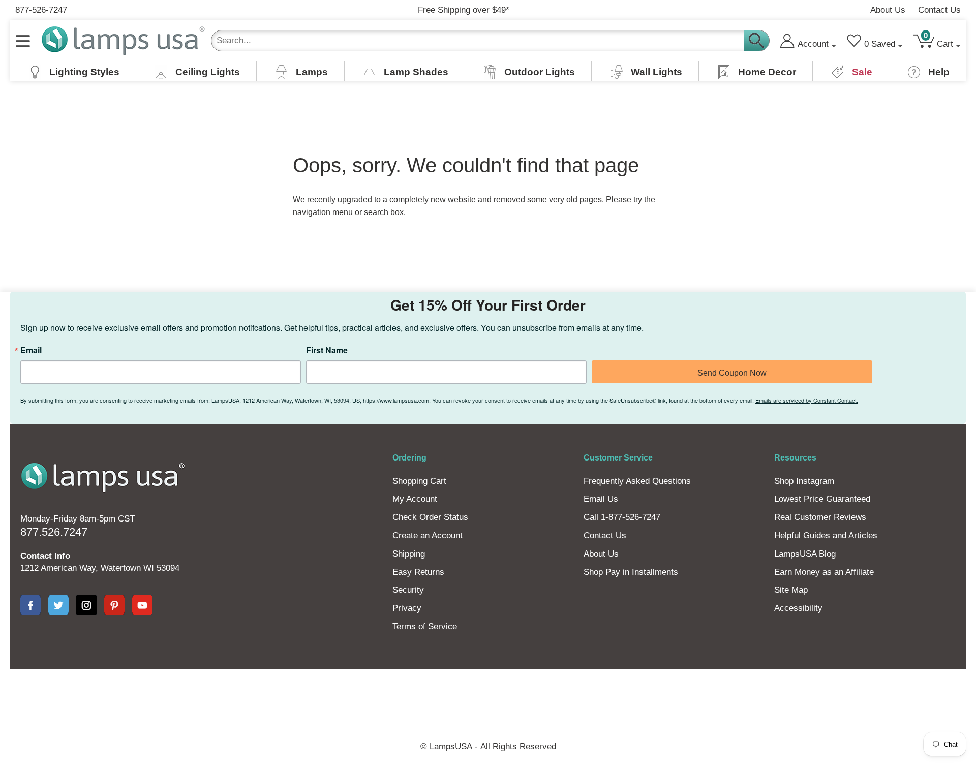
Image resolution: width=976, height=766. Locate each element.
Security (408, 590)
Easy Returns (418, 572)
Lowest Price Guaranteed (822, 499)
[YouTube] (142, 605)
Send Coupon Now (732, 373)
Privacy (406, 608)
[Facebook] (30, 605)
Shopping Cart (419, 481)
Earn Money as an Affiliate (824, 572)
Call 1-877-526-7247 (622, 517)
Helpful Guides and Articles (825, 535)
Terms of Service (424, 626)
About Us (887, 10)
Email (31, 350)
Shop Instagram (804, 481)
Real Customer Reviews (820, 517)
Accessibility (798, 608)
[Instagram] (86, 605)
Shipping (408, 554)
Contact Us (939, 10)
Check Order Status (430, 517)
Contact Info (45, 556)
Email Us (601, 499)
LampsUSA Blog (805, 554)
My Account (414, 499)
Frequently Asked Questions (637, 481)
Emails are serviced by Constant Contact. (806, 400)
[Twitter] (58, 605)
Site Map (791, 590)
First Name (327, 350)
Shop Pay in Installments (631, 572)
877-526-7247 (41, 10)
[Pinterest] (114, 605)
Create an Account (427, 535)
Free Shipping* (463, 10)
